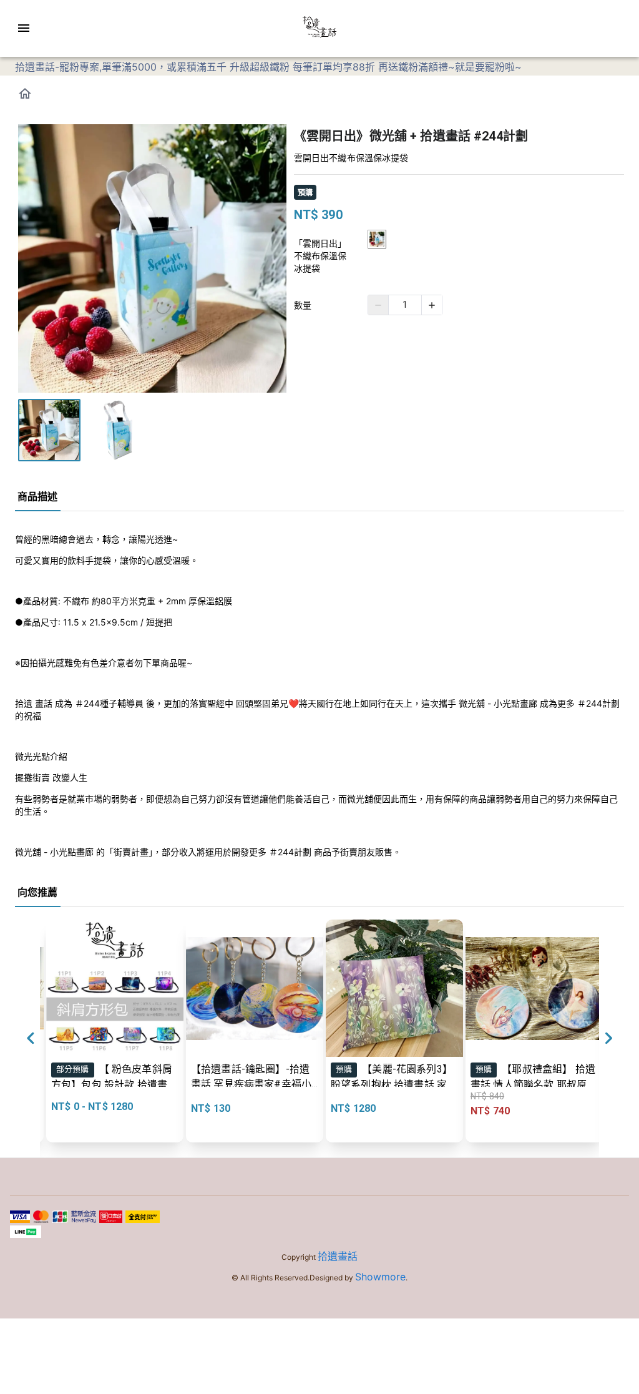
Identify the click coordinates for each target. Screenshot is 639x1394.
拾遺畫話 (338, 1256)
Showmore (380, 1276)
